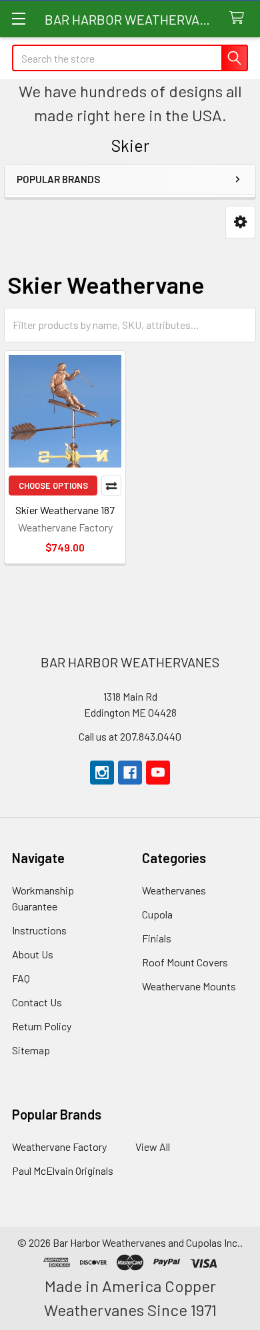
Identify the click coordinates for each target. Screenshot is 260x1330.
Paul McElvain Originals (62, 1170)
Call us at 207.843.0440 (130, 736)
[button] (240, 222)
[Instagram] (102, 773)
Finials (156, 938)
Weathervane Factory (59, 1146)
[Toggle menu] (18, 18)
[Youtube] (158, 773)
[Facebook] (130, 773)
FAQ (21, 978)
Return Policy (41, 1026)
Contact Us (37, 1002)
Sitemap (31, 1050)
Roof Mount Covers (185, 962)
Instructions (39, 930)
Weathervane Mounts (189, 986)
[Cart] (239, 18)
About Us (32, 954)
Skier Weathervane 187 (65, 509)
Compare (111, 486)
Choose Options (53, 485)
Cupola (157, 914)
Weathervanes (174, 890)
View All (152, 1146)
